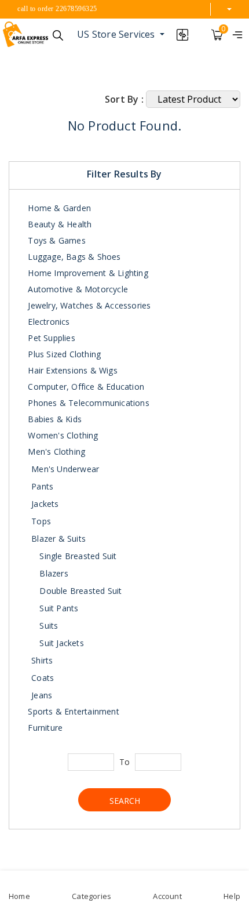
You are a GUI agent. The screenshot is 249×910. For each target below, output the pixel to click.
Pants (42, 486)
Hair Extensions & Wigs (71, 370)
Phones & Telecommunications (87, 402)
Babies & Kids (53, 419)
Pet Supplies (50, 337)
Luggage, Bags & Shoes (72, 256)
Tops (41, 521)
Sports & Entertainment (72, 711)
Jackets (44, 503)
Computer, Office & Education (84, 386)
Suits (47, 625)
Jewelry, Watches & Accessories (88, 305)
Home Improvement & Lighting (86, 272)
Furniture (44, 727)
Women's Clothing (61, 435)
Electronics (47, 321)
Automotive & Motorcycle (76, 289)
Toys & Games (55, 240)
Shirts (42, 660)
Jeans (41, 695)
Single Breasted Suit (76, 555)
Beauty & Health (58, 224)
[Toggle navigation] (237, 34)
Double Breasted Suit (79, 590)
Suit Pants (57, 608)
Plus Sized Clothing (63, 354)
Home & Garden (58, 207)
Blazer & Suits (58, 538)
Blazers (52, 573)
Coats (42, 677)
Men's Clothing (55, 451)
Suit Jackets (60, 642)
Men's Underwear (65, 468)
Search (124, 800)
